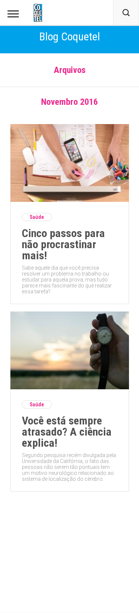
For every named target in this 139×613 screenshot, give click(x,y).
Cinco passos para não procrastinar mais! (63, 244)
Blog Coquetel (69, 36)
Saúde (37, 217)
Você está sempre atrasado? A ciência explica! (67, 432)
